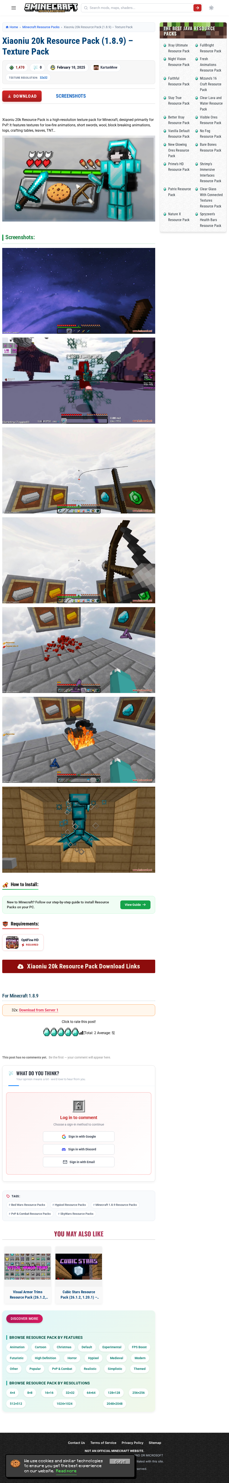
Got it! (119, 1462)
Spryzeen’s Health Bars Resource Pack (210, 220)
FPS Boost (139, 1347)
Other (14, 1369)
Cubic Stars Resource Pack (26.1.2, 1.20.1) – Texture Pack (79, 1295)
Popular (35, 1369)
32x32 (43, 77)
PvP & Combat (62, 1369)
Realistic (90, 1369)
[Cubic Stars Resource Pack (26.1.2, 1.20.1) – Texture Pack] (78, 1267)
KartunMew (108, 67)
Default (87, 1347)
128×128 (114, 1392)
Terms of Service (103, 1443)
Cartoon (40, 1347)
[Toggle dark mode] (211, 8)
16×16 (49, 1392)
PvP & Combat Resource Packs (31, 1213)
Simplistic (115, 1369)
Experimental (111, 1347)
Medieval (116, 1358)
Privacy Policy (132, 1443)
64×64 (91, 1392)
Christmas (64, 1347)
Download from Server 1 (38, 1010)
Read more (66, 1471)
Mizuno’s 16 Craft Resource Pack (210, 84)
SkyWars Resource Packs (76, 1213)
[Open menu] (13, 8)
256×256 (138, 1392)
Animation (17, 1347)
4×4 (12, 1392)
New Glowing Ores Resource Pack (178, 150)
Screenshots (71, 96)
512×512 (16, 1403)
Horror (72, 1358)
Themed (140, 1369)
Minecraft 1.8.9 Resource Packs (116, 1204)
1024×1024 (64, 1403)
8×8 (29, 1392)
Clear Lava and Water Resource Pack (211, 103)
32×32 (70, 1392)
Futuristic (16, 1358)
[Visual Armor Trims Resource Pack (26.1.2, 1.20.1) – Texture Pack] (27, 1267)
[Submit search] (197, 7)
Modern (140, 1358)
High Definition (45, 1358)
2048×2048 (115, 1403)
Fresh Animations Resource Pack (210, 64)
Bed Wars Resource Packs (28, 1204)
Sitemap (155, 1443)
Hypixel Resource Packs (70, 1204)
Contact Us (76, 1443)
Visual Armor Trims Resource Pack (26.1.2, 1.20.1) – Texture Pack (28, 1295)
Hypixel (93, 1358)
